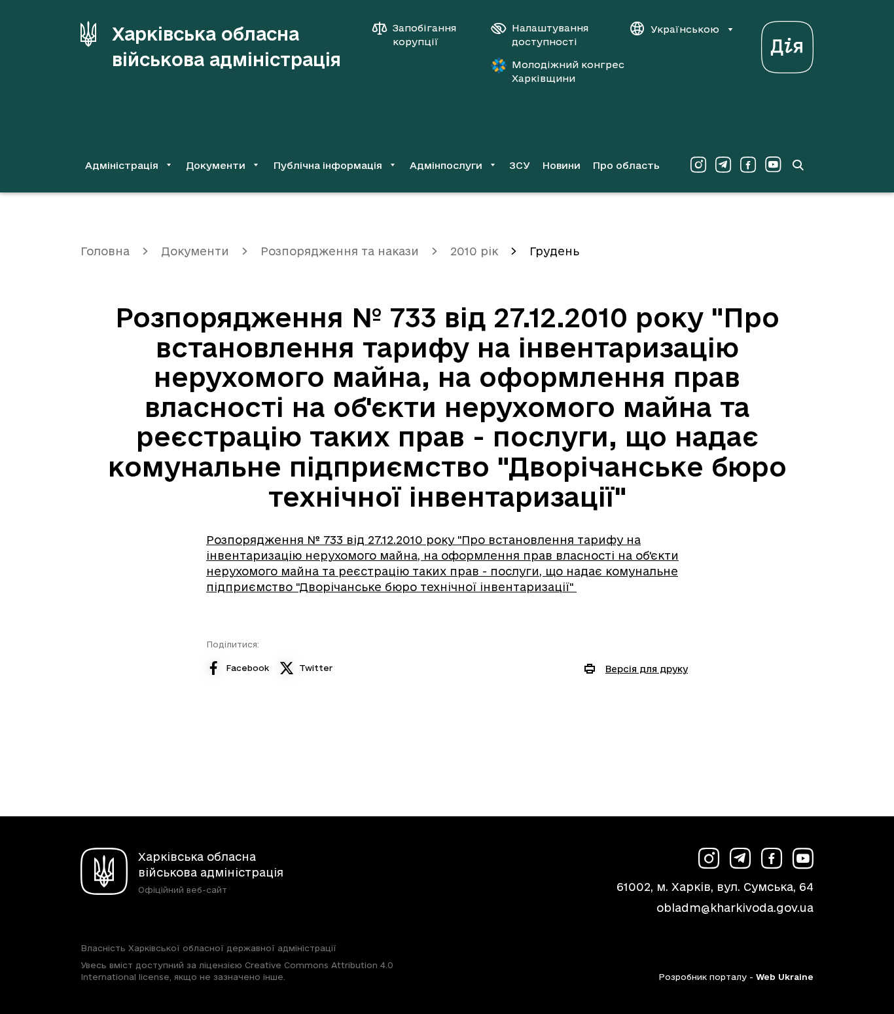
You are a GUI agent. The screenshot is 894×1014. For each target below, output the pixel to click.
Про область (626, 165)
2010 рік (474, 251)
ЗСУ (519, 165)
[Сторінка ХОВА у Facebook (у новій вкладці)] (748, 165)
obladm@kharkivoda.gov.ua (735, 907)
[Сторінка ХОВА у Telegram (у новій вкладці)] (723, 165)
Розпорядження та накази (339, 251)
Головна (105, 251)
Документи (195, 251)
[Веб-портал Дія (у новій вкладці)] (787, 43)
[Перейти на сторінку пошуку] (798, 165)
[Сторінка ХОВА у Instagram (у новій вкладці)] (698, 165)
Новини (561, 165)
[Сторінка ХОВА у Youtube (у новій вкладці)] (773, 165)
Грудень (554, 251)
